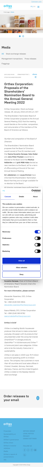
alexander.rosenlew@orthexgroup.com (20, 305)
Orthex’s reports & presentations (10, 455)
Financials (7, 431)
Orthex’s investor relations (10, 447)
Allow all (21, 261)
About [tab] (35, 196)
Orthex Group (29, 431)
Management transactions (12, 58)
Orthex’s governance (11, 440)
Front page (6, 12)
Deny (21, 274)
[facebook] (24, 450)
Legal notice (28, 433)
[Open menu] (38, 6)
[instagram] (28, 450)
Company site (36, 1)
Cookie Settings (30, 438)
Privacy (26, 436)
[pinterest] (31, 450)
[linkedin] (24, 454)
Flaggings (5, 63)
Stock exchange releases (16, 54)
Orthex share (8, 443)
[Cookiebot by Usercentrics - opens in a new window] (31, 190)
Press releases (30, 58)
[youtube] (35, 450)
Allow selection (21, 267)
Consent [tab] (8, 196)
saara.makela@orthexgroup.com (17, 316)
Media (6, 451)
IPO (5, 460)
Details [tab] (21, 196)
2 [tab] (23, 36)
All (3, 54)
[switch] (38, 238)
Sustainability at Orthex (10, 435)
